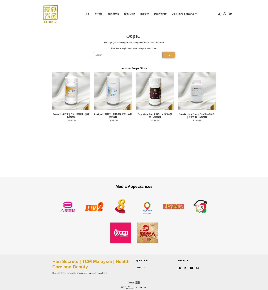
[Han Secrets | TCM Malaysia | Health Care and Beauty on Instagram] (186, 269)
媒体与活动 (129, 14)
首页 (87, 14)
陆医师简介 (113, 14)
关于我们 (98, 14)
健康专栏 (144, 14)
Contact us (140, 267)
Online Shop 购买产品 (183, 14)
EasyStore (102, 273)
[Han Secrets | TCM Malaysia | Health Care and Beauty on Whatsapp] (197, 269)
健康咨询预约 (160, 14)
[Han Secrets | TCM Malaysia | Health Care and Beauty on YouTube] (192, 269)
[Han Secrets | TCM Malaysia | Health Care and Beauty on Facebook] (180, 269)
